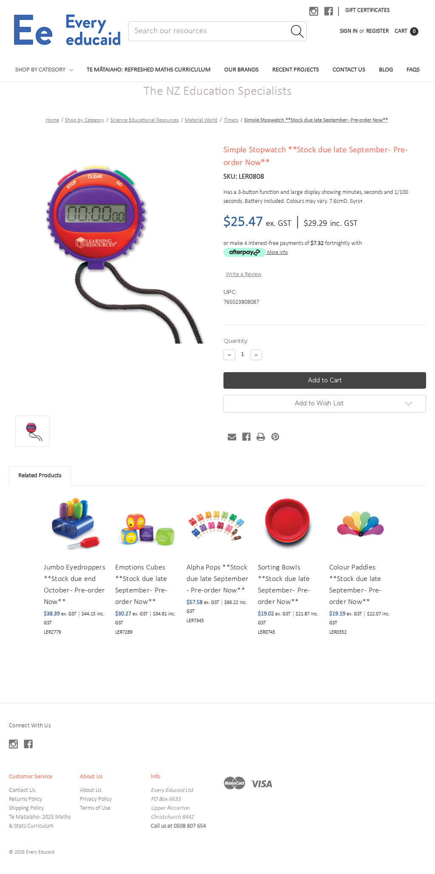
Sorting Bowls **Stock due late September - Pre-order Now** (284, 585)
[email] (232, 437)
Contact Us (349, 70)
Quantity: (236, 340)
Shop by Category (40, 70)
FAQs (413, 70)
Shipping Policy (26, 808)
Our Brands (241, 70)
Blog (386, 70)
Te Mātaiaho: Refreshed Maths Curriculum (149, 70)
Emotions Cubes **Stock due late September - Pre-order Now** (141, 585)
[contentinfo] (217, 788)
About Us (91, 790)
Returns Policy (25, 799)
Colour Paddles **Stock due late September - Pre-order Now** (355, 585)
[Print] (261, 437)
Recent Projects (295, 70)
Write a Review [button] (244, 274)
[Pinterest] (275, 437)
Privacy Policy (96, 799)
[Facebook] (246, 437)
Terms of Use (95, 808)
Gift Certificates (367, 10)
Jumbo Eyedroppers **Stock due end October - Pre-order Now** (74, 585)
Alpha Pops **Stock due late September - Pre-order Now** (217, 579)
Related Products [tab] (40, 476)
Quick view (74, 515)
